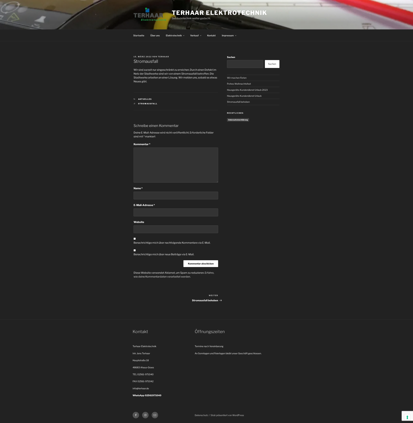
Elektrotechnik (174, 35)
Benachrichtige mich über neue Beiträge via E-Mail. (164, 254)
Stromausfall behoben (238, 101)
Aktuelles (145, 99)
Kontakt (211, 35)
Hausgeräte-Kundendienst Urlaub (244, 95)
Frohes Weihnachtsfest (239, 83)
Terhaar (163, 57)
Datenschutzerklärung (238, 120)
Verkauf (194, 35)
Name (138, 188)
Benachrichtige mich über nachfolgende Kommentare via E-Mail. (172, 242)
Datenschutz (201, 415)
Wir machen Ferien (237, 77)
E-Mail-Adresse (144, 205)
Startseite (138, 35)
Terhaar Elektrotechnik (219, 12)
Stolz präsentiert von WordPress (227, 415)
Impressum (228, 35)
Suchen (231, 57)
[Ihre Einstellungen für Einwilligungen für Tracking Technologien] (407, 417)
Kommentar (142, 144)
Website (139, 222)
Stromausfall (148, 104)
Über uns (155, 35)
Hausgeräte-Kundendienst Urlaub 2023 (247, 89)
